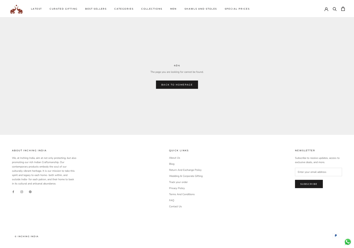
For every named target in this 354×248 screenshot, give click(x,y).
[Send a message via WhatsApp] (347, 241)
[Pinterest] (30, 191)
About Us (174, 158)
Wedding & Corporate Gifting (186, 176)
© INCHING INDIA (27, 236)
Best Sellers (96, 8)
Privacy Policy (177, 188)
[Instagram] (21, 191)
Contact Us (175, 206)
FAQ (171, 200)
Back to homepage (177, 84)
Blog (171, 164)
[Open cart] (343, 9)
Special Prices (237, 8)
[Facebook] (13, 191)
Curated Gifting (63, 8)
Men (173, 8)
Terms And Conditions (182, 194)
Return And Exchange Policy (185, 170)
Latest (36, 8)
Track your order (178, 182)
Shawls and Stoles (201, 8)
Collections (151, 8)
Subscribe (308, 184)
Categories (123, 8)
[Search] (335, 9)
